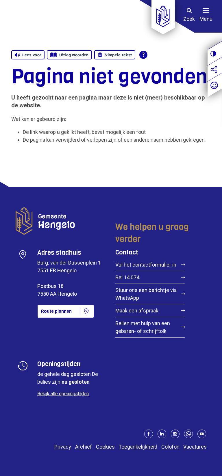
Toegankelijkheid (138, 447)
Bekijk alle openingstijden (63, 393)
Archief (83, 447)
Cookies (105, 447)
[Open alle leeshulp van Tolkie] (143, 55)
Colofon (170, 447)
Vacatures (195, 447)
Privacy (62, 447)
